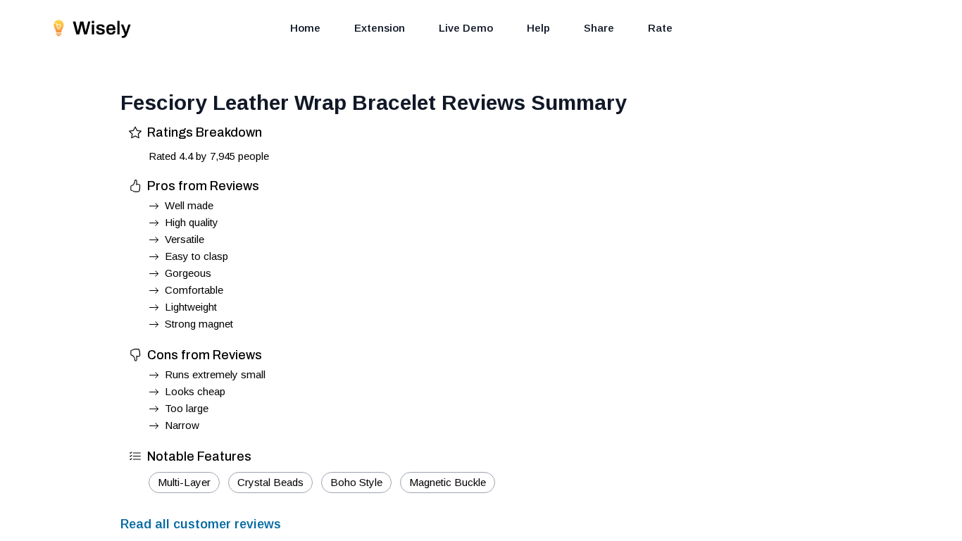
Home (305, 28)
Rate (660, 28)
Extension (379, 28)
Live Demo (466, 28)
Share (599, 28)
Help (538, 28)
